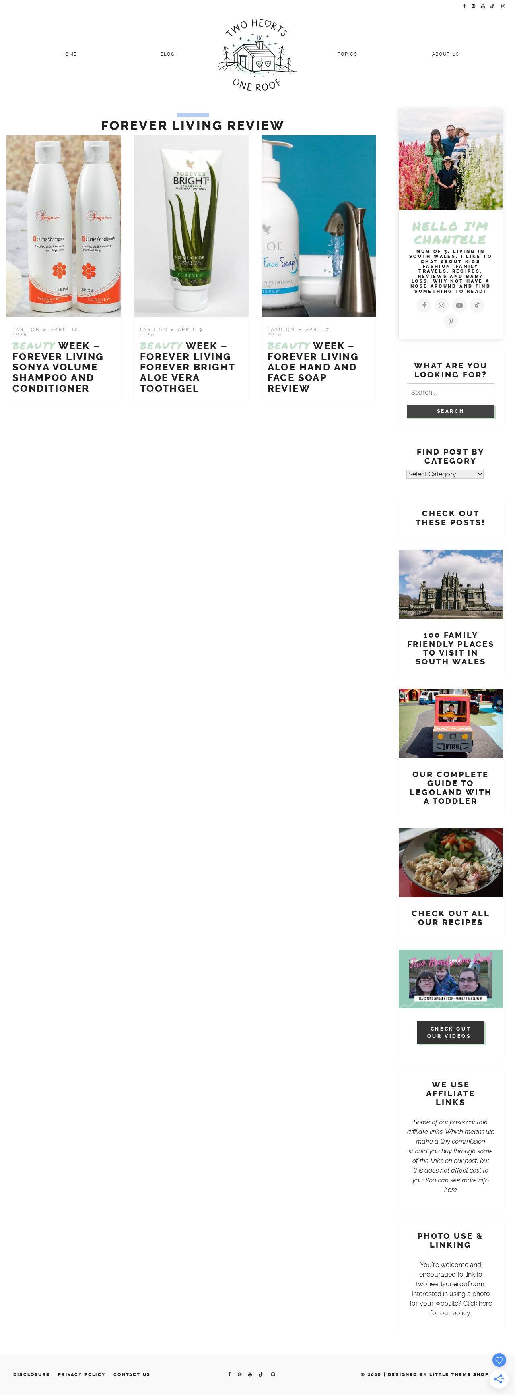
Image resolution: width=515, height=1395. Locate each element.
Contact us (131, 1374)
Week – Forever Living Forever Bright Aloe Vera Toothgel (187, 367)
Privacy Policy (81, 1374)
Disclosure (31, 1374)
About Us (445, 54)
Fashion (27, 329)
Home (69, 54)
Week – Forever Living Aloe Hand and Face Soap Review (313, 367)
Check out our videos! (450, 1032)
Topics (348, 54)
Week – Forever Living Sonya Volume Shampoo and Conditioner (58, 367)
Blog (168, 54)
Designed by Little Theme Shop (438, 1374)
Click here (477, 1303)
